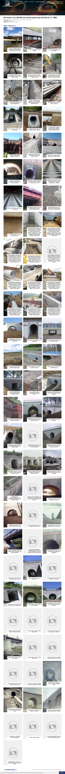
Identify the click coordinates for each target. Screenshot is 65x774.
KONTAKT (49, 1)
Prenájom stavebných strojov (57, 1)
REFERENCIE (32, 1)
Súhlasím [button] (62, 772)
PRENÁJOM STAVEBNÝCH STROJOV (56, 3)
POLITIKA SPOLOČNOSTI (40, 1)
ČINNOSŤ (26, 1)
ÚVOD (33, 769)
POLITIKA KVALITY (54, 769)
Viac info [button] (40, 772)
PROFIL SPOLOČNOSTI (18, 1)
